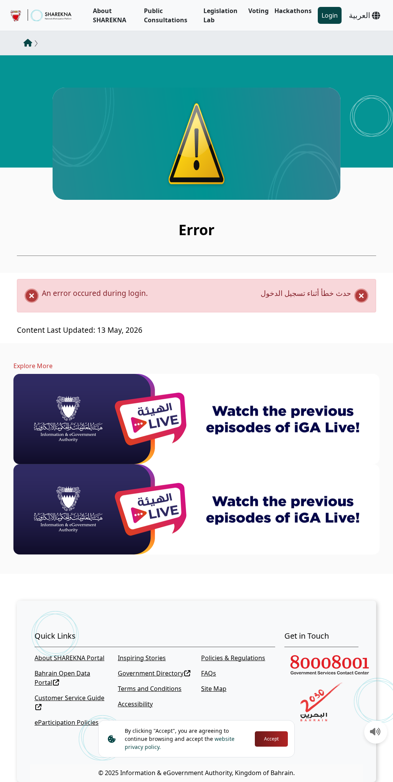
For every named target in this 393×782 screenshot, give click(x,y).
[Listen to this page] (375, 732)
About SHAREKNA (109, 15)
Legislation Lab (220, 15)
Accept (271, 739)
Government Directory (150, 673)
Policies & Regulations (233, 658)
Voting (258, 11)
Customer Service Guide (69, 698)
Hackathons (293, 11)
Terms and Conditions (150, 688)
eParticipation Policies (67, 722)
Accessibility (135, 704)
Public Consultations (165, 15)
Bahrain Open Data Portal (62, 678)
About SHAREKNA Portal (69, 658)
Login (330, 15)
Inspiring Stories (142, 658)
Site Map (213, 688)
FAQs (208, 673)
